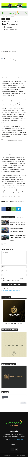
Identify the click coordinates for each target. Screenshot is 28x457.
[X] (8, 209)
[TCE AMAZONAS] (14, 311)
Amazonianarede (11, 399)
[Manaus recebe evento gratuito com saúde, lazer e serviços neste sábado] (5, 230)
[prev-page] (2, 244)
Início (2, 16)
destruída (12, 201)
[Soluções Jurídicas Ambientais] (14, 356)
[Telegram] (18, 209)
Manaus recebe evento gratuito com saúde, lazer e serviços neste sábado (17, 229)
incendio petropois (19, 201)
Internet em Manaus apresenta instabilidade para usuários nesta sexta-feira (18, 222)
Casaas (7, 201)
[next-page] (5, 244)
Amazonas (12, 16)
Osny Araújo (5, 29)
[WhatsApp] (13, 209)
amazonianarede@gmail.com (16, 439)
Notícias (6, 16)
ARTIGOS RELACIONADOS (8, 217)
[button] (2, 13)
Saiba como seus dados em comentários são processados (13, 290)
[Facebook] (3, 209)
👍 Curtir (23, 402)
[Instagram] (16, 449)
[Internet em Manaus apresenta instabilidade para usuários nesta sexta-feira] (5, 222)
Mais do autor (19, 217)
